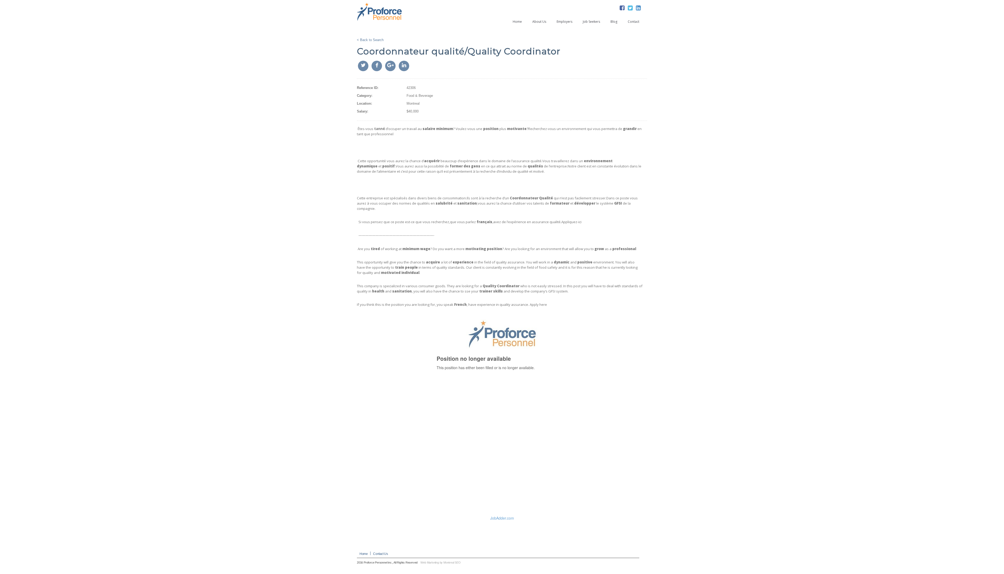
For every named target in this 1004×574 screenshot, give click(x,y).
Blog (614, 21)
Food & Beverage (420, 96)
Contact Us (380, 554)
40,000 (413, 111)
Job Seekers (591, 21)
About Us (539, 21)
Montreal (413, 103)
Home (517, 21)
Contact (633, 21)
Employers (564, 21)
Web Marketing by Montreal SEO (440, 562)
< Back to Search (370, 40)
